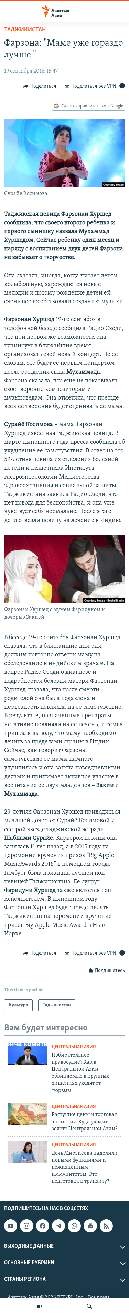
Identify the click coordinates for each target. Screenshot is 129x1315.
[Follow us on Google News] (90, 1226)
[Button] (39, 86)
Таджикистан (25, 30)
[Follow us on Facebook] (42, 1226)
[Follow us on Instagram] (26, 1226)
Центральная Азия (74, 1047)
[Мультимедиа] (39, 1306)
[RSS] (106, 1226)
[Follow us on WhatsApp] (74, 1226)
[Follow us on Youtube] (10, 1226)
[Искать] (89, 1306)
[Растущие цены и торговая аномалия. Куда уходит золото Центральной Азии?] (27, 1114)
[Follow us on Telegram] (58, 1226)
